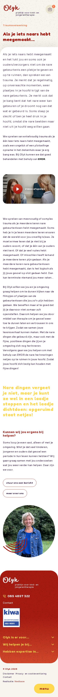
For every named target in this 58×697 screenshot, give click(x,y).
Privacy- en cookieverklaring (31, 673)
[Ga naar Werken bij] (50, 9)
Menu (44, 689)
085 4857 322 (19, 596)
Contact (8, 603)
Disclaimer (8, 673)
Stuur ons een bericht (19, 482)
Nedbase (19, 681)
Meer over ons (15, 493)
